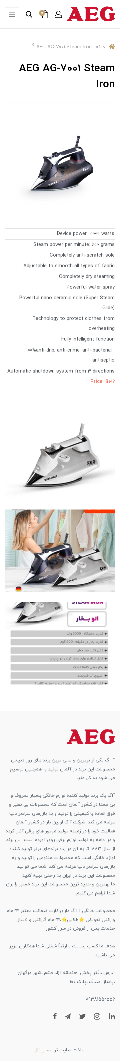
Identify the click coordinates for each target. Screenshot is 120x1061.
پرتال (39, 1050)
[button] (58, 14)
